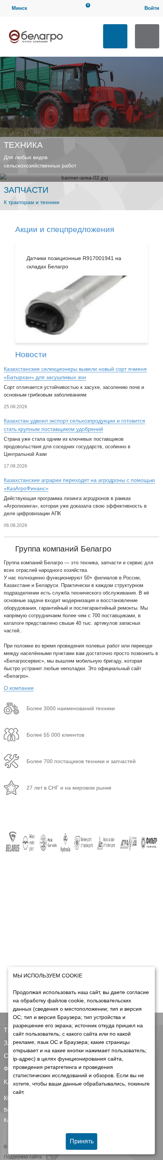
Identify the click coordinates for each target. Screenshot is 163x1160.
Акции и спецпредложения (64, 229)
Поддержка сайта (23, 1157)
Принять (82, 1141)
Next (155, 292)
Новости (31, 354)
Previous (8, 292)
